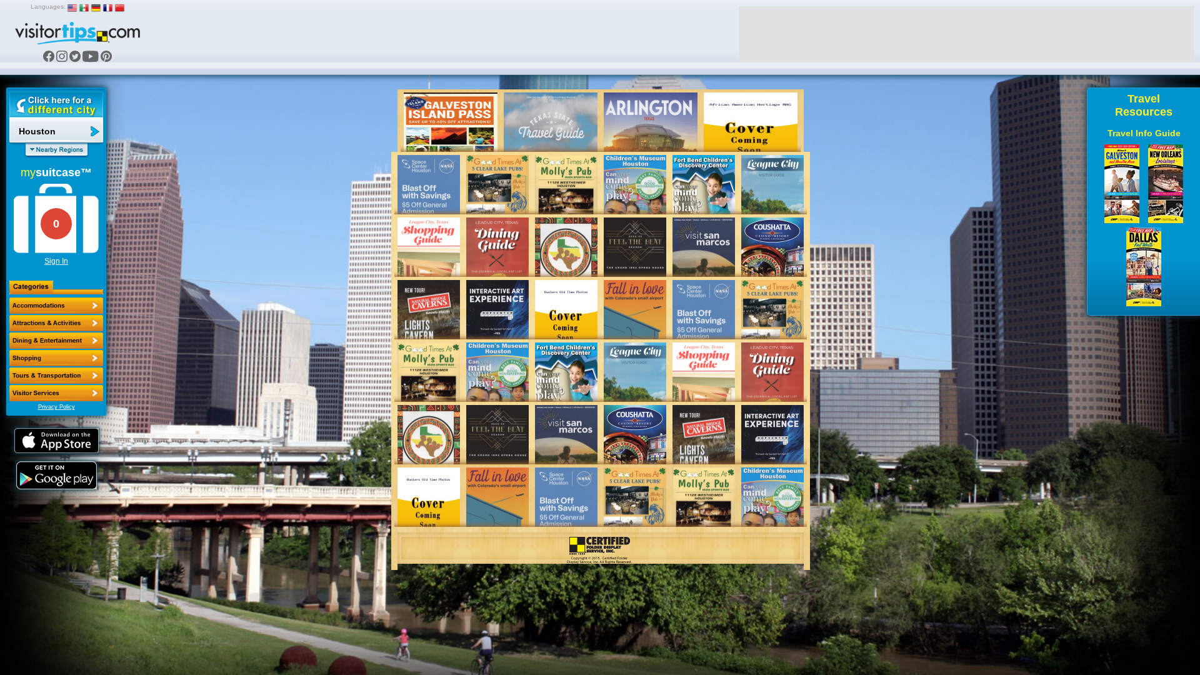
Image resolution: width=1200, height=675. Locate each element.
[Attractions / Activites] (56, 323)
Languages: (48, 6)
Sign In (56, 261)
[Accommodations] (56, 306)
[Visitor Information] (56, 393)
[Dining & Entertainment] (56, 340)
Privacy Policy (56, 407)
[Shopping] (56, 358)
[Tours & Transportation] (56, 376)
